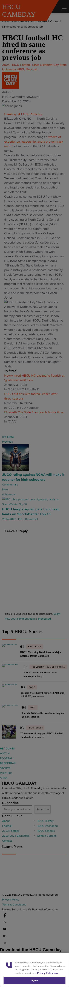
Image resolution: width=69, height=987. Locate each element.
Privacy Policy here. (48, 973)
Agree (34, 980)
